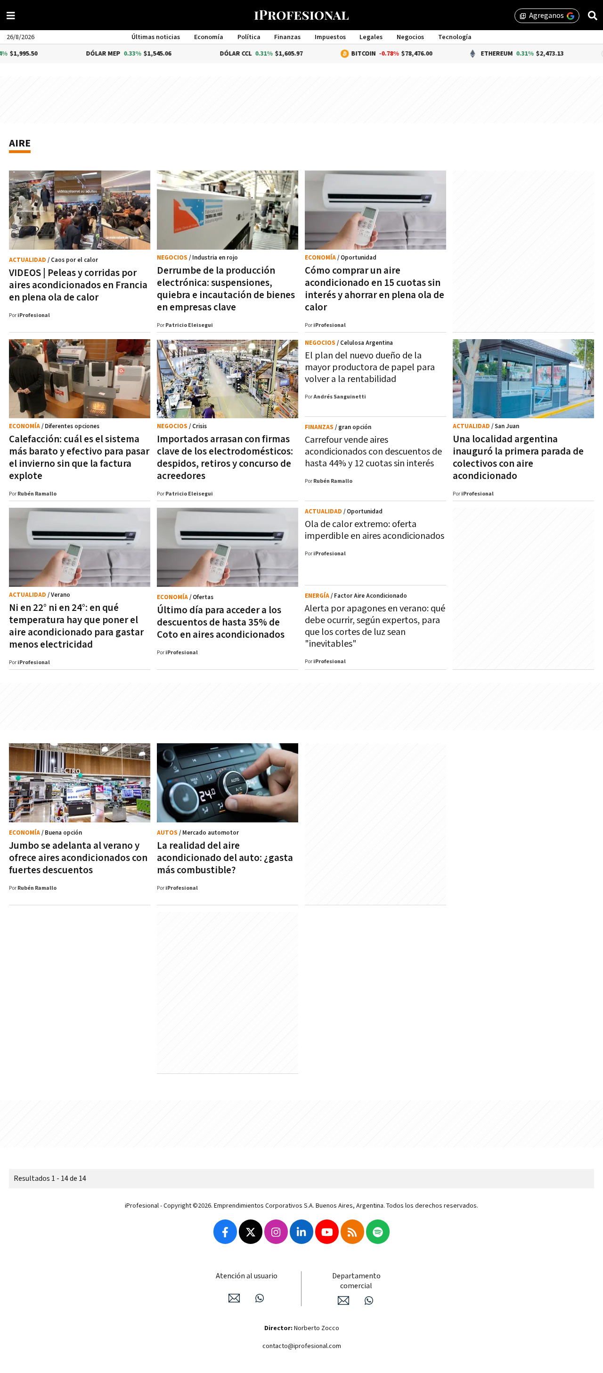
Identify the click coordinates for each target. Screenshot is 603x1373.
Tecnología (455, 37)
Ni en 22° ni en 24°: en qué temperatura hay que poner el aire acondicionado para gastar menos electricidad (76, 626)
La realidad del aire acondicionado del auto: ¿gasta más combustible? (225, 858)
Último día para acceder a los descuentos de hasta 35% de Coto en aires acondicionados (221, 622)
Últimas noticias (155, 37)
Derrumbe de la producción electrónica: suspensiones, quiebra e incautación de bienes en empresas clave (226, 289)
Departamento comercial (356, 1281)
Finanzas (287, 37)
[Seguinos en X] (250, 1231)
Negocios (410, 37)
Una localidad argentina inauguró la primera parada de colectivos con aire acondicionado (518, 457)
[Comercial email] (343, 1300)
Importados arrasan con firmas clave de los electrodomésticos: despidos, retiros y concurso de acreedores (225, 457)
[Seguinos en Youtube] (327, 1231)
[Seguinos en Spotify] (378, 1231)
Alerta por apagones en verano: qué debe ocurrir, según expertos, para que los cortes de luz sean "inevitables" (375, 626)
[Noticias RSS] (352, 1231)
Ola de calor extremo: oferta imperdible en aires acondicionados (374, 530)
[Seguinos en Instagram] (276, 1231)
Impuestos (330, 37)
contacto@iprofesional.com (301, 1346)
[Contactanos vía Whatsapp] (259, 1298)
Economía (208, 37)
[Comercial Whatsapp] (369, 1300)
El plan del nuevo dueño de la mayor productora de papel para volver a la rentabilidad (370, 367)
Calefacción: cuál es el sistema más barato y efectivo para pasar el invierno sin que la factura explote (79, 457)
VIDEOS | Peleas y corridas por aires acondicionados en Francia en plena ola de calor (78, 285)
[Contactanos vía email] (234, 1298)
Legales (371, 37)
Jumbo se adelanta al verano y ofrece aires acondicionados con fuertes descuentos (78, 858)
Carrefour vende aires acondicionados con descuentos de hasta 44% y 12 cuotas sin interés (373, 452)
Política (249, 37)
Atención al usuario (246, 1276)
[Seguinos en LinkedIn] (301, 1231)
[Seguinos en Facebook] (225, 1231)
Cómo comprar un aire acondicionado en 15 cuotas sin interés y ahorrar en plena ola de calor (374, 289)
